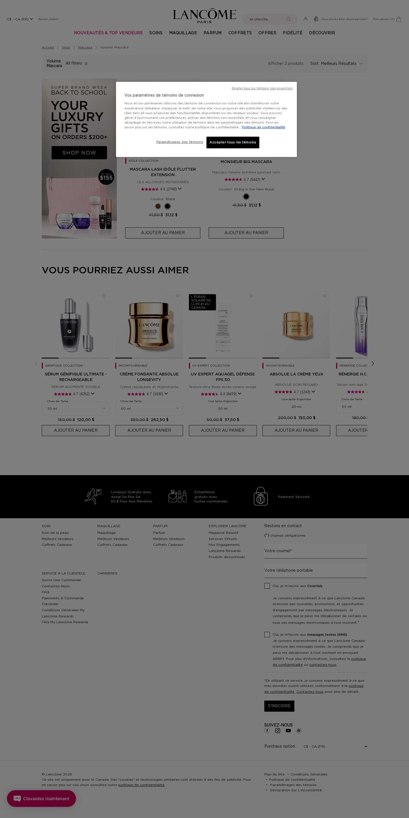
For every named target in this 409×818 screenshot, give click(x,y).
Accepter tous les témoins (233, 142)
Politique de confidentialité (263, 127)
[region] (206, 119)
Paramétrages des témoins (179, 142)
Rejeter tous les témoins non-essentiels (262, 88)
